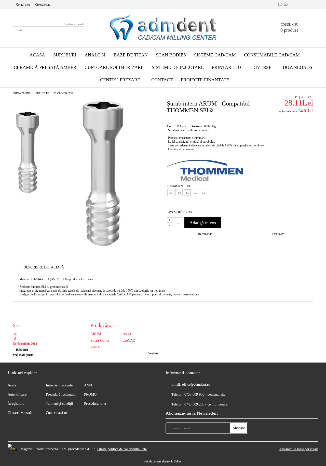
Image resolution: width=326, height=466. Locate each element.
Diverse (261, 67)
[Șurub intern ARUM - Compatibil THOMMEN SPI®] (103, 245)
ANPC (88, 385)
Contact (162, 79)
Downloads (297, 67)
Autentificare (17, 394)
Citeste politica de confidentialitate (122, 449)
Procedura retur (95, 403)
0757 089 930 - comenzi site (204, 394)
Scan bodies (171, 54)
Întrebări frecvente (59, 385)
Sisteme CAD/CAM (215, 54)
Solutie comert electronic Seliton (163, 461)
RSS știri (22, 350)
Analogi (95, 54)
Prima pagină (22, 93)
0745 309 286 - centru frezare (205, 404)
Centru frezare (120, 79)
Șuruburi (64, 54)
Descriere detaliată (43, 267)
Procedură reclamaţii (61, 394)
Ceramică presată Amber (45, 67)
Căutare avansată (74, 23)
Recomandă (205, 234)
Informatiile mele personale (298, 449)
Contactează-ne (56, 413)
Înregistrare (16, 403)
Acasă (37, 54)
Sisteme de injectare (178, 67)
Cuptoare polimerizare (114, 67)
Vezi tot (153, 353)
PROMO (90, 394)
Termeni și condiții (59, 403)
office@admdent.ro (196, 384)
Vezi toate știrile (23, 355)
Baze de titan (131, 54)
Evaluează (278, 234)
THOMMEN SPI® (64, 93)
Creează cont (42, 4)
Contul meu (23, 4)
